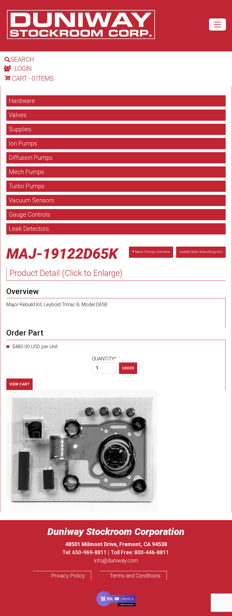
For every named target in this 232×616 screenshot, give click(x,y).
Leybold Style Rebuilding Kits (201, 252)
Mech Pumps (26, 171)
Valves (18, 115)
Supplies (20, 129)
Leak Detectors (29, 228)
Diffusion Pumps (31, 157)
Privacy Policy (68, 575)
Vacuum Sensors (31, 200)
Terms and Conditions (135, 575)
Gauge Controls (29, 214)
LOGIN (22, 68)
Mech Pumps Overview (152, 252)
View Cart (19, 384)
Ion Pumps (23, 143)
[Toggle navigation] (217, 24)
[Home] (81, 24)
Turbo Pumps (26, 186)
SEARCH (22, 59)
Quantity (103, 359)
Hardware (22, 100)
